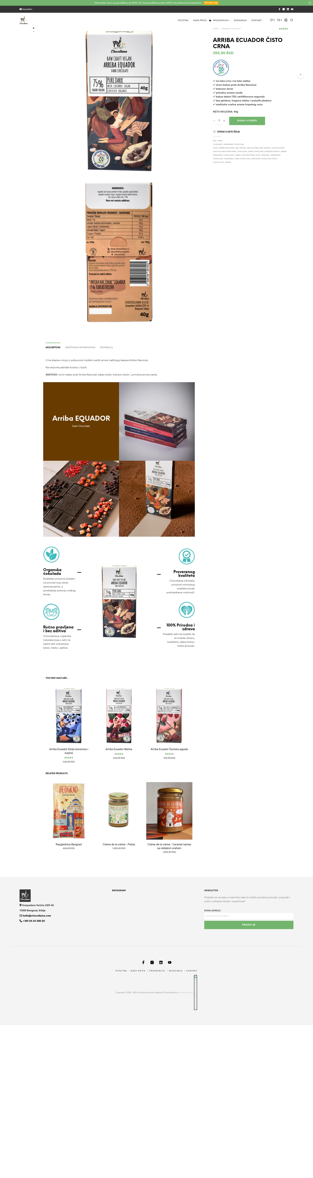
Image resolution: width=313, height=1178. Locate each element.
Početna (183, 20)
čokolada (242, 152)
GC (192, 993)
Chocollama (278, 148)
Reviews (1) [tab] (106, 348)
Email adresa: (212, 911)
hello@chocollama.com (36, 915)
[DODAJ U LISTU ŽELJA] (68, 738)
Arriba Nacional (226, 148)
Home (215, 29)
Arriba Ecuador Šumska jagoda (169, 748)
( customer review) (283, 29)
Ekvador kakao (272, 152)
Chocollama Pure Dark (224, 152)
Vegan (228, 162)
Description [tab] (53, 348)
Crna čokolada (256, 152)
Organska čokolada (231, 29)
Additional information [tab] (80, 348)
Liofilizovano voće (251, 155)
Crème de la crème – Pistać (119, 844)
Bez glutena (253, 148)
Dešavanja (240, 20)
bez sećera (265, 148)
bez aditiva (241, 148)
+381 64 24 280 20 (33, 920)
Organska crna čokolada (237, 159)
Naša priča (200, 20)
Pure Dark (256, 159)
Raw (264, 159)
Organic (265, 155)
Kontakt (257, 20)
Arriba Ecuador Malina (119, 748)
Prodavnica (220, 20)
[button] (272, 20)
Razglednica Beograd (69, 844)
